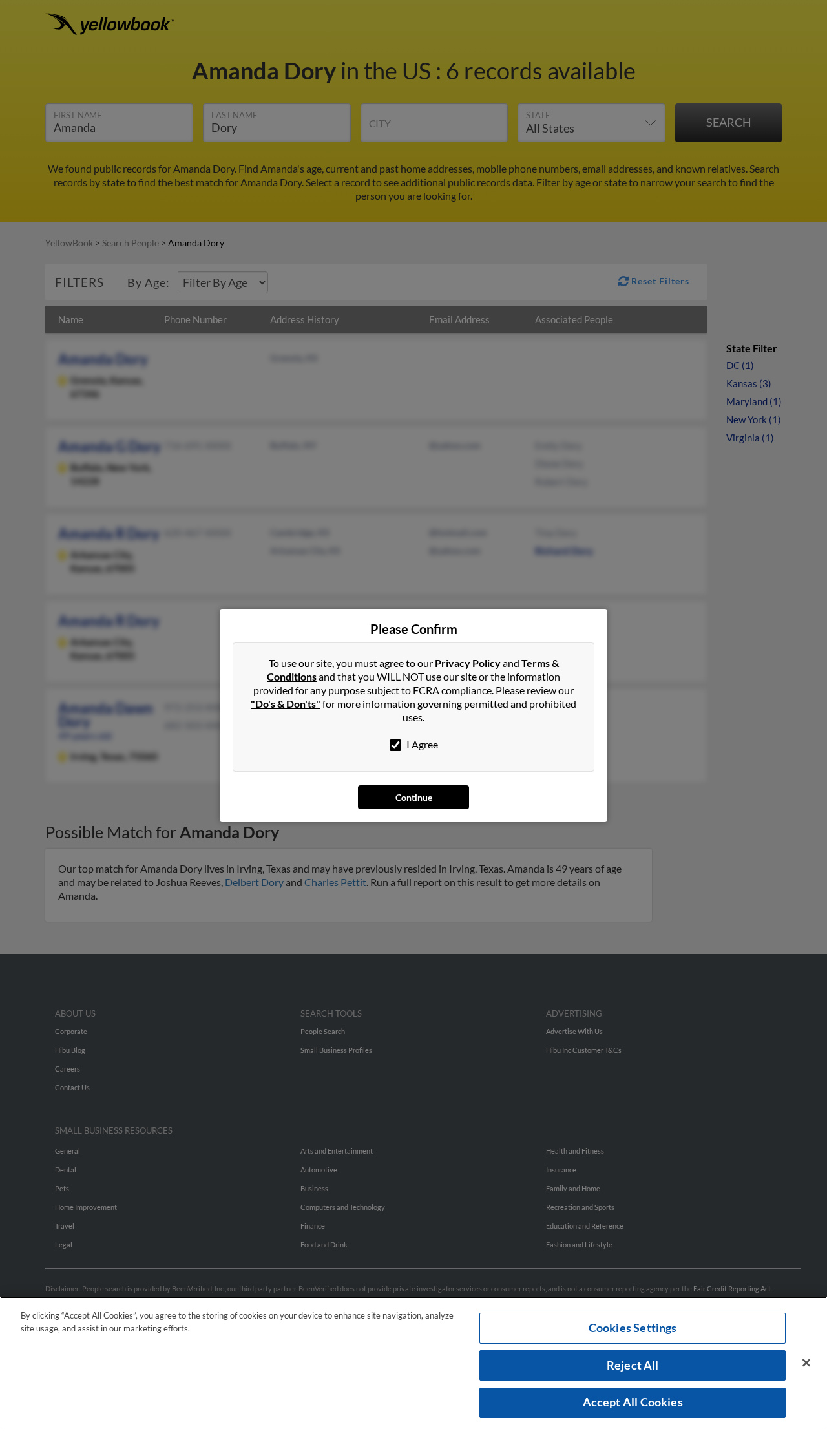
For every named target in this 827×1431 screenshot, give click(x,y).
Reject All (633, 1365)
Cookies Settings (633, 1327)
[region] (413, 1364)
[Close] (806, 1363)
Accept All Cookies (633, 1402)
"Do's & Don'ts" (285, 703)
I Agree (421, 744)
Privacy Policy (468, 663)
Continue (413, 797)
